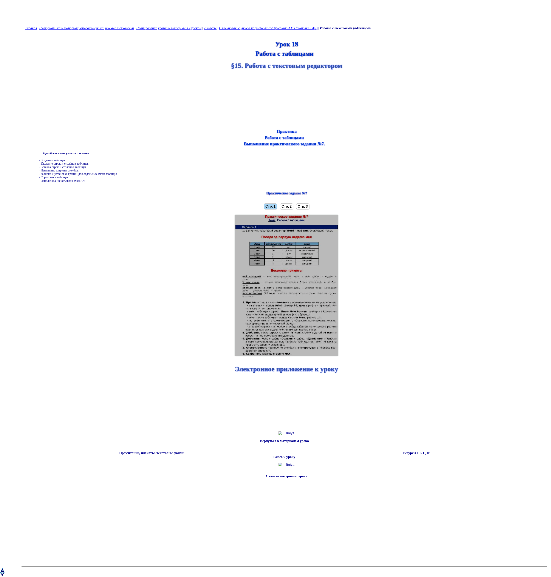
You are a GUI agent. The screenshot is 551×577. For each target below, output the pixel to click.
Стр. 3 (303, 206)
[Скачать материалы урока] (284, 480)
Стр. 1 (270, 206)
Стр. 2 (287, 206)
